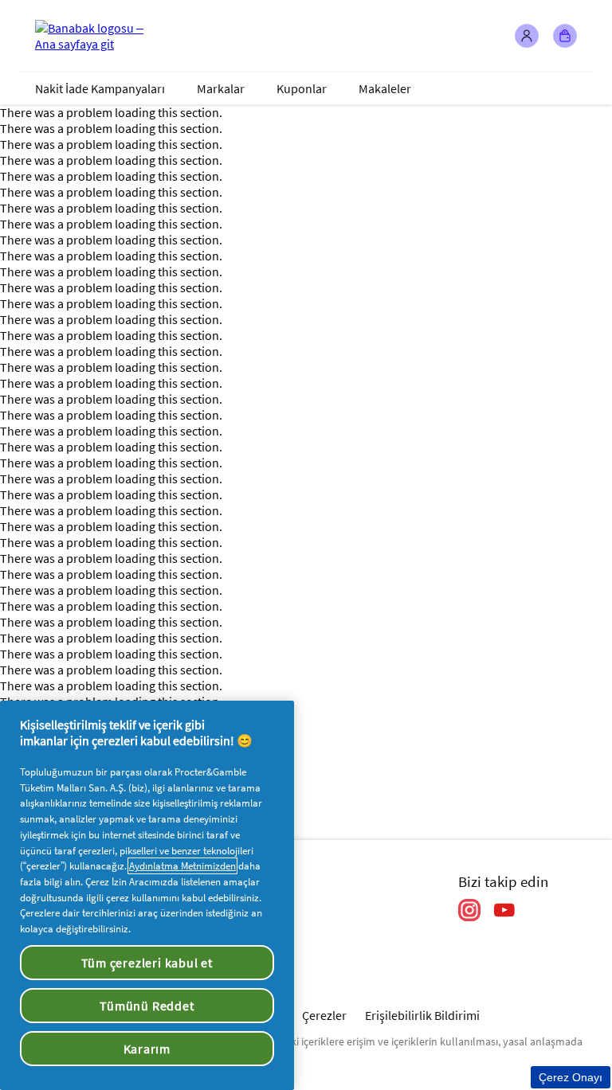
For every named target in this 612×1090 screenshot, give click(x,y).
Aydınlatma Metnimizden (182, 866)
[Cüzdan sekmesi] (565, 36)
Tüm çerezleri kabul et (147, 963)
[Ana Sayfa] (99, 36)
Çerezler (324, 1015)
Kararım (147, 1049)
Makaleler (385, 88)
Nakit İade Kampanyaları (100, 88)
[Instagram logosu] (469, 910)
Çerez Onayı (570, 1077)
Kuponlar (302, 88)
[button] (527, 36)
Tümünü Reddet (147, 1006)
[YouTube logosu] (504, 910)
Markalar (221, 88)
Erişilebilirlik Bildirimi (422, 1015)
